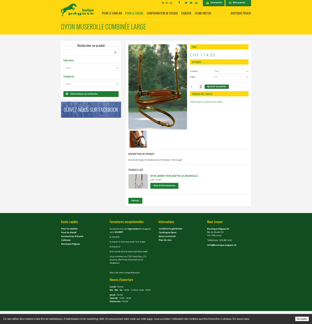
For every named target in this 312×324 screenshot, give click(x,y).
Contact (191, 3)
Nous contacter (167, 236)
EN (171, 3)
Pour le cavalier (112, 13)
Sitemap (196, 3)
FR (163, 3)
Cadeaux (186, 13)
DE (167, 3)
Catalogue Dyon (167, 232)
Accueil (186, 3)
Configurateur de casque (162, 13)
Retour (135, 200)
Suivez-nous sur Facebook (91, 109)
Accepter (302, 319)
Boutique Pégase (241, 13)
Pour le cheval (134, 13)
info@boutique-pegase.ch (221, 245)
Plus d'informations (164, 185)
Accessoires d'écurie (72, 236)
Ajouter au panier (216, 86)
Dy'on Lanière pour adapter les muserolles (174, 176)
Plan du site (165, 239)
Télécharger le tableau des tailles (206, 101)
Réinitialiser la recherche (84, 93)
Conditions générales (170, 228)
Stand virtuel (203, 13)
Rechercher (115, 52)
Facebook (179, 2)
